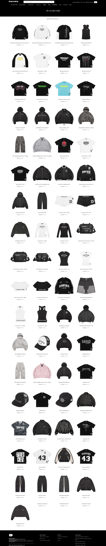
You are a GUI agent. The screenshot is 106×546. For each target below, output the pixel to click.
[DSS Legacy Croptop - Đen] (42, 286)
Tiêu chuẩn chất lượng (45, 540)
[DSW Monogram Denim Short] (86, 286)
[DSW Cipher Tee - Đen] (20, 173)
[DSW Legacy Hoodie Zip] (20, 116)
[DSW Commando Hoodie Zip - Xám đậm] (86, 116)
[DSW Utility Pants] (42, 484)
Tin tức (60, 4)
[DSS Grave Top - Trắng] (42, 229)
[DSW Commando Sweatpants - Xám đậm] (20, 145)
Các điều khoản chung (80, 541)
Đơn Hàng (65, 4)
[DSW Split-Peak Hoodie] (20, 201)
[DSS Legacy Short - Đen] (86, 201)
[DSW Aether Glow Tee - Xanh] (64, 88)
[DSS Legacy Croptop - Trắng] (20, 286)
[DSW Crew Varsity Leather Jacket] (64, 427)
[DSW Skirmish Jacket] (20, 512)
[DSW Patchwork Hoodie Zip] (64, 371)
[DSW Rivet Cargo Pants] (20, 484)
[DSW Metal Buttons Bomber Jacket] (42, 173)
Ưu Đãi (58, 540)
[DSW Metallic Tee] (86, 371)
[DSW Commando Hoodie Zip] (20, 343)
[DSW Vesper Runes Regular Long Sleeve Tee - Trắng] (42, 31)
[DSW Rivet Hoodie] (64, 343)
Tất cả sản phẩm (14, 4)
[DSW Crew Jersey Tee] (20, 427)
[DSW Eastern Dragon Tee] (20, 88)
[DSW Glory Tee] (20, 456)
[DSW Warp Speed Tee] (86, 88)
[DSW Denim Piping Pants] (64, 484)
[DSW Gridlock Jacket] (42, 427)
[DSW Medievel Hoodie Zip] (64, 314)
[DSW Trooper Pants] (42, 201)
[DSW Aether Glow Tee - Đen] (42, 88)
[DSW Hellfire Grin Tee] (64, 145)
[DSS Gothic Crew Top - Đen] (64, 258)
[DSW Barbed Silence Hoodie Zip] (42, 116)
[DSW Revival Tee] (86, 427)
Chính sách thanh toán (80, 545)
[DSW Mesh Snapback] (20, 399)
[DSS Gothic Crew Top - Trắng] (86, 258)
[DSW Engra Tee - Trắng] (42, 60)
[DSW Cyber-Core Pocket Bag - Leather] (86, 229)
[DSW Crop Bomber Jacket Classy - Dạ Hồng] (42, 371)
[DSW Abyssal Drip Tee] (86, 60)
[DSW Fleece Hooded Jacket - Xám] (86, 314)
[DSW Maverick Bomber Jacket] (86, 399)
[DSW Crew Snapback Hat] (64, 399)
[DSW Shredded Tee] (86, 343)
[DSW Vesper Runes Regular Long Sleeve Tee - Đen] (20, 31)
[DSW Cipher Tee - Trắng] (86, 145)
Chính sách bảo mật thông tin (81, 536)
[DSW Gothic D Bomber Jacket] (64, 173)
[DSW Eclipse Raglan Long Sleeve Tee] (20, 60)
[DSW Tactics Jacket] (86, 484)
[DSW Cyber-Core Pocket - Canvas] (20, 258)
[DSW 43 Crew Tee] (42, 456)
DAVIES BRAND (31, 4)
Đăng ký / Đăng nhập (90, 2)
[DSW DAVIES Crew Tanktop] (86, 31)
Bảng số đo (42, 538)
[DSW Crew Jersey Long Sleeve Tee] (86, 173)
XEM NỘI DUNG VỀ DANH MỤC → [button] (53, 18)
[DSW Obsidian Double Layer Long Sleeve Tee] (64, 31)
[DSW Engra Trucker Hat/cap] (42, 343)
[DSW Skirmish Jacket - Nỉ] (20, 229)
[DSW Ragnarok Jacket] (64, 512)
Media (70, 4)
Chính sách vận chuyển (80, 543)
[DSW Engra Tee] (42, 399)
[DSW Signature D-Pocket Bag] (42, 258)
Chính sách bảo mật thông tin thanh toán (83, 539)
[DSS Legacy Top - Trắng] (20, 314)
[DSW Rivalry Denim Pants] (42, 512)
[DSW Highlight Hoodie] (86, 512)
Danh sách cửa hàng (44, 536)
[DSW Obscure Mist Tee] (64, 60)
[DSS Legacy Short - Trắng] (64, 201)
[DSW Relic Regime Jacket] (64, 116)
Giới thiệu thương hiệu (62, 536)
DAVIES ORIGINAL (22, 4)
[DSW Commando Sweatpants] (20, 371)
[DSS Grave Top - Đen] (64, 229)
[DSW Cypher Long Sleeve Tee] (64, 286)
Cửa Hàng (59, 538)
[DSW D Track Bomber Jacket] (64, 456)
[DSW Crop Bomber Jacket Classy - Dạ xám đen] (42, 145)
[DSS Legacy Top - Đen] (42, 314)
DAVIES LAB (38, 4)
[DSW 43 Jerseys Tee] (86, 456)
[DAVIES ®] (13, 1)
